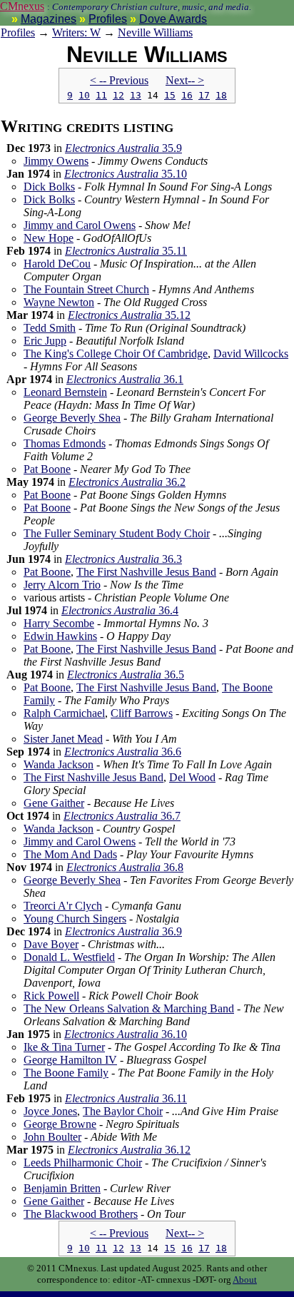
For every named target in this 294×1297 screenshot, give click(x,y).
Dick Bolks (49, 186)
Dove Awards (173, 19)
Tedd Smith (50, 328)
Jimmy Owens (56, 161)
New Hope (49, 238)
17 (204, 95)
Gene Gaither (54, 803)
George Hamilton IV (70, 1060)
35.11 (126, 251)
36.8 (124, 867)
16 (187, 95)
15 (170, 95)
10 (84, 95)
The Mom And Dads (70, 854)
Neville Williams (155, 32)
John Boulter (52, 1137)
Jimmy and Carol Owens (80, 225)
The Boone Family (66, 1073)
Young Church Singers (75, 918)
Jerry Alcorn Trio (62, 585)
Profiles (107, 19)
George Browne (60, 1124)
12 (118, 95)
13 (135, 95)
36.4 (119, 610)
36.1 (124, 379)
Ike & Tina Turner (64, 1047)
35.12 (129, 315)
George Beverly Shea (72, 418)
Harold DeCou (57, 264)
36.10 (125, 1034)
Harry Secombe (59, 623)
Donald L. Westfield (69, 957)
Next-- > (185, 80)
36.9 (123, 931)
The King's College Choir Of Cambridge (116, 353)
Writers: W (76, 32)
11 (101, 95)
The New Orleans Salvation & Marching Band (129, 1008)
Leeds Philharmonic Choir (83, 1162)
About (245, 1279)
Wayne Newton (59, 302)
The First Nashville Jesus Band (146, 572)
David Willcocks (250, 353)
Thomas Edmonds (65, 443)
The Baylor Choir (123, 1111)
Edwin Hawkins (60, 636)
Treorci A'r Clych (63, 906)
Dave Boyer (51, 944)
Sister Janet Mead (63, 739)
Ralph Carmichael (64, 713)
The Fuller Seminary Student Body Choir (117, 533)
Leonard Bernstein (65, 392)
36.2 (127, 482)
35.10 (125, 174)
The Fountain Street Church (86, 289)
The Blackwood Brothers (81, 1214)
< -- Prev (119, 80)
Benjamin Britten (62, 1188)
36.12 (129, 1150)
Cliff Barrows (142, 713)
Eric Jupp (45, 341)
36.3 (123, 559)
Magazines (48, 19)
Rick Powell (51, 996)
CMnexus (22, 6)
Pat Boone (47, 469)
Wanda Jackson (58, 764)
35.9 (123, 148)
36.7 (122, 816)
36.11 (126, 1098)
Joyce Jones (50, 1111)
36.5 (125, 674)
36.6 (122, 752)
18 (221, 95)
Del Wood (192, 777)
